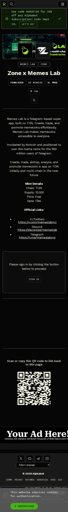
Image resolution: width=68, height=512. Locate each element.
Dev (60, 479)
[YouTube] (47, 459)
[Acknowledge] (59, 18)
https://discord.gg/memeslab (37, 229)
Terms (9, 479)
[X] (34, 100)
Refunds (29, 479)
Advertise (42, 479)
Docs (53, 479)
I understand (24, 506)
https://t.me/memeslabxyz (37, 237)
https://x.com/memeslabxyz (37, 222)
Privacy (19, 479)
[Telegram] (38, 459)
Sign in (34, 279)
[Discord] (30, 459)
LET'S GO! (28, 24)
